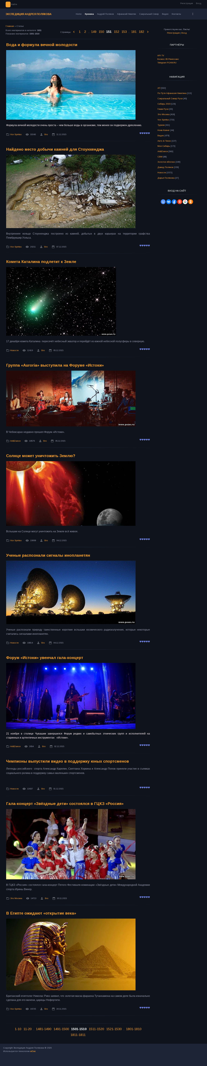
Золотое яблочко (166, 162)
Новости (14, 350)
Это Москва (16, 898)
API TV (160, 55)
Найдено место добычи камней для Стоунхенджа (55, 149)
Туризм (161, 125)
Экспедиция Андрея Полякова (29, 14)
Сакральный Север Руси (170, 98)
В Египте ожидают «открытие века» (41, 913)
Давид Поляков (165, 167)
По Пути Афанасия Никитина (172, 93)
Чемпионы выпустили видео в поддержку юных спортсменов (67, 761)
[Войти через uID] (163, 201)
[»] (148, 32)
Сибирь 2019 (164, 104)
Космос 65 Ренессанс (168, 59)
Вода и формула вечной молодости (41, 45)
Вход (198, 3)
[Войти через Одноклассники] (190, 201)
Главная (10, 26)
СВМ (160, 156)
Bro (46, 134)
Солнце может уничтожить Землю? (40, 456)
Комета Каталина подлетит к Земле (41, 261)
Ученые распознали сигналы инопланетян (48, 555)
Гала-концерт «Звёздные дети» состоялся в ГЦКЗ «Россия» (65, 803)
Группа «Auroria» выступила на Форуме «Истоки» (55, 365)
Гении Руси (163, 109)
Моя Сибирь (164, 146)
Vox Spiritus (16, 134)
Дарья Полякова (166, 178)
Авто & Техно (164, 141)
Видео (161, 135)
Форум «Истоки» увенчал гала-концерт (44, 657)
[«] (74, 32)
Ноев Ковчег (164, 130)
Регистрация (186, 3)
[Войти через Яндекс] (179, 201)
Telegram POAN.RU (166, 62)
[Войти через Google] (185, 201)
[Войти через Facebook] (174, 201)
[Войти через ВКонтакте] (168, 201)
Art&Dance (15, 441)
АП (159, 88)
